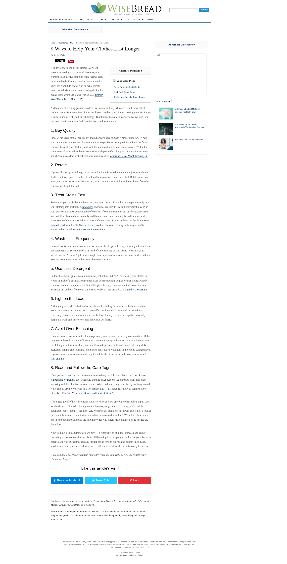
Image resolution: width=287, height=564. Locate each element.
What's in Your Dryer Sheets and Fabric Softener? (87, 393)
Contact (138, 552)
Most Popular (163, 101)
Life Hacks (117, 19)
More (150, 19)
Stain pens (87, 206)
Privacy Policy (137, 555)
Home (53, 42)
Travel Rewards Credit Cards (127, 87)
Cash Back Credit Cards (124, 92)
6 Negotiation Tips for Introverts (189, 140)
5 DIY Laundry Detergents (131, 289)
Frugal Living (85, 19)
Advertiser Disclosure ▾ (75, 29)
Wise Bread (128, 552)
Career (102, 19)
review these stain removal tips (89, 229)
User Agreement (123, 555)
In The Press (135, 19)
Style (72, 42)
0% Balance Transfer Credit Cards (129, 97)
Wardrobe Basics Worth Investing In (128, 156)
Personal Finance (61, 19)
